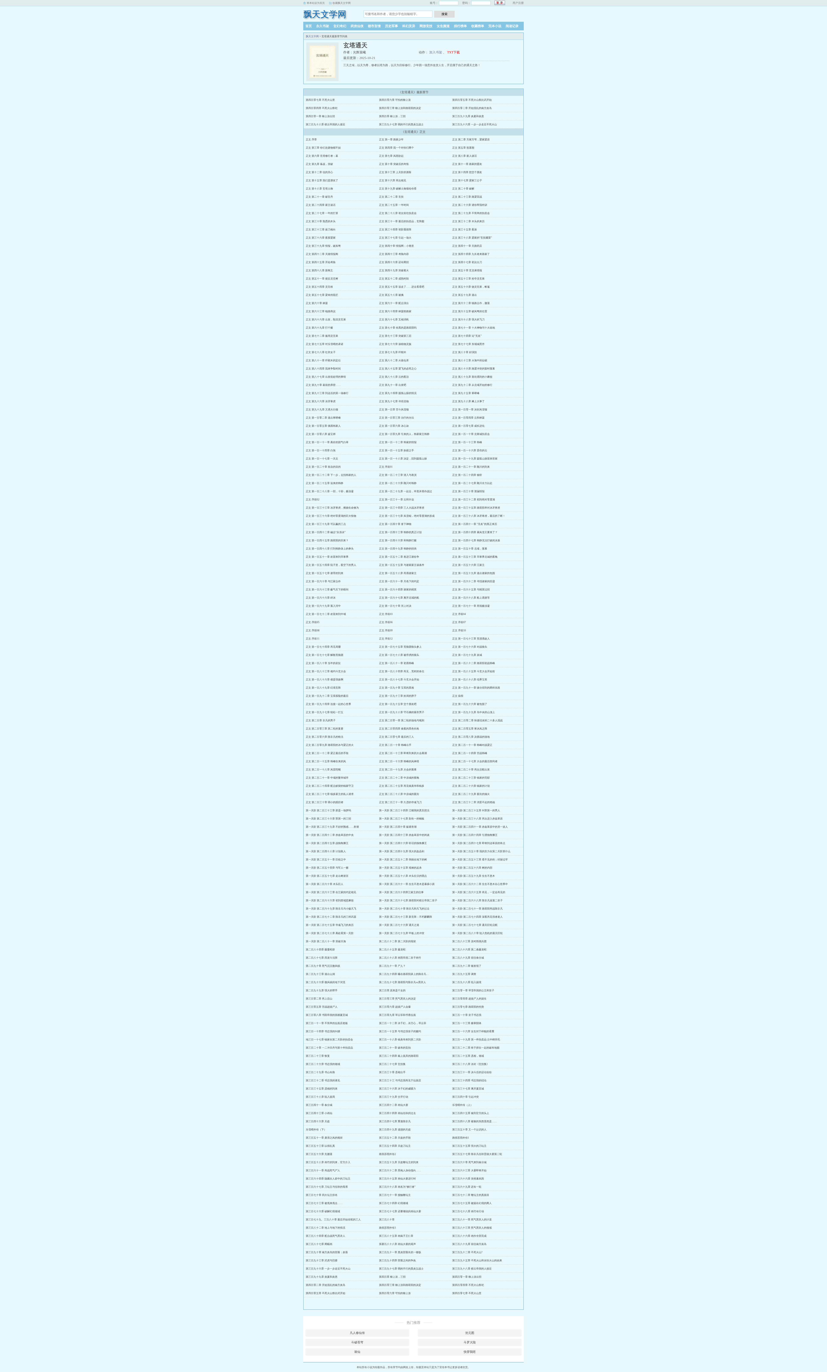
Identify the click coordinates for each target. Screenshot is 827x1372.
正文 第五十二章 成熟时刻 (394, 278)
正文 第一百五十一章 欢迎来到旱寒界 (327, 556)
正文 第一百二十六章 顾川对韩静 (398, 483)
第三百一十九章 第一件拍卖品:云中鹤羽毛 (476, 1039)
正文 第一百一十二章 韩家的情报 (398, 442)
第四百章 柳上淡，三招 (392, 116)
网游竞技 (426, 26)
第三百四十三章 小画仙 (319, 1113)
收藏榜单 (477, 26)
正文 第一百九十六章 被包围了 (469, 704)
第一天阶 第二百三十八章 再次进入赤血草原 (477, 818)
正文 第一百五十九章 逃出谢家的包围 (473, 573)
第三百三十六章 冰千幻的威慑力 (397, 1088)
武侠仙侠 (357, 26)
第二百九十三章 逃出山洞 (320, 974)
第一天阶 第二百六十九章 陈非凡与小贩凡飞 (331, 908)
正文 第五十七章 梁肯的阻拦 (322, 294)
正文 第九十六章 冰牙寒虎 (321, 401)
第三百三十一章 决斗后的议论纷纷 (472, 1072)
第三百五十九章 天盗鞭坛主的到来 (398, 1162)
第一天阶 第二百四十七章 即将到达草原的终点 (478, 843)
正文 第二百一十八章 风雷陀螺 (323, 769)
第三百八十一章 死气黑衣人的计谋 (472, 1219)
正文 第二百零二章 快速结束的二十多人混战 (477, 720)
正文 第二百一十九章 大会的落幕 (398, 769)
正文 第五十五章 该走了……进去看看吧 (401, 286)
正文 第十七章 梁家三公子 (467, 180)
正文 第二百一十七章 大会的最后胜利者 (474, 761)
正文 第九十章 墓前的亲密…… (323, 384)
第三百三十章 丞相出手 (392, 1072)
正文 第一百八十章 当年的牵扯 (323, 663)
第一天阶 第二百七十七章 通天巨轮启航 (474, 925)
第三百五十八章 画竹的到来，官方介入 (328, 1162)
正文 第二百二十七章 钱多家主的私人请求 (330, 794)
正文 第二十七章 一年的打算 (322, 213)
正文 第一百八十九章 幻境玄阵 (323, 687)
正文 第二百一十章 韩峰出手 (395, 745)
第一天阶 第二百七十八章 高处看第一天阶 (330, 933)
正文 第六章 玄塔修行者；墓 (322, 155)
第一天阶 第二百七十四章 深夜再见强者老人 (477, 916)
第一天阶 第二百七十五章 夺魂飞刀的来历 (330, 925)
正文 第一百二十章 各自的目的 (323, 466)
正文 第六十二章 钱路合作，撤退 (471, 303)
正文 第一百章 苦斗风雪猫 (394, 409)
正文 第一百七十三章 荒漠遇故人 (471, 638)
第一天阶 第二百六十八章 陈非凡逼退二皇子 (477, 900)
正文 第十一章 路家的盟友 (467, 164)
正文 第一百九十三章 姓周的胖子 (398, 695)
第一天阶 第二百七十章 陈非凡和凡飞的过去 (404, 908)
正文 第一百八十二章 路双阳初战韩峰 (473, 663)
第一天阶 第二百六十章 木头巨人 (324, 884)
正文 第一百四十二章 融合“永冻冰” (325, 532)
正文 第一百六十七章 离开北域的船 (399, 597)
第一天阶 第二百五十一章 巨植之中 (326, 859)
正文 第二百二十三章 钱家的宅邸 (471, 777)
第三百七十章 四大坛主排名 (321, 1195)
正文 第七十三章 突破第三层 (395, 335)
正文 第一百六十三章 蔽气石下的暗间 (327, 589)
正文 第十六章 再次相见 (392, 180)
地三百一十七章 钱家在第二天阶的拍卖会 (329, 1039)
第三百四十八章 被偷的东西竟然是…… (474, 1121)
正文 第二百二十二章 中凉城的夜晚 (399, 777)
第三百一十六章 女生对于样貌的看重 (473, 1031)
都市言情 (374, 26)
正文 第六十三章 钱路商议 (321, 311)
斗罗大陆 (470, 1342)
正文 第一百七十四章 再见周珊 (323, 646)
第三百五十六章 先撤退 (319, 1154)
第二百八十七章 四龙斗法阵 (321, 957)
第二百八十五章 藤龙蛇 (392, 949)
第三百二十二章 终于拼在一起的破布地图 (475, 1047)
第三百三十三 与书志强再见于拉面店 (400, 1080)
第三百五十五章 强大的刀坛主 (469, 1145)
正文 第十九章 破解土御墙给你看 (398, 188)
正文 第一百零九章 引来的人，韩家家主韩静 (404, 434)
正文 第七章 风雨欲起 (391, 155)
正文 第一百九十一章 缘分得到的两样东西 (476, 687)
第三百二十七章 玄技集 (392, 1064)
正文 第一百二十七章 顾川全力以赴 (472, 483)
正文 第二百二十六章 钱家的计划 (471, 785)
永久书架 (322, 26)
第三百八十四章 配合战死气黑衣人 (325, 1235)
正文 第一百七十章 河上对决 (395, 605)
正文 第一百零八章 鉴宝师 (321, 434)
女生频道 (443, 26)
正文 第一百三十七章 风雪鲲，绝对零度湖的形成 (407, 515)
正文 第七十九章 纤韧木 (392, 352)
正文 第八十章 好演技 (464, 352)
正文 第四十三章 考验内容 (394, 254)
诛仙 (357, 1351)
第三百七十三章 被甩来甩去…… (324, 1203)
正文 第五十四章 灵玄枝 (319, 286)
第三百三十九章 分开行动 (393, 1096)
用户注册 (518, 3)
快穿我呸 (470, 1351)
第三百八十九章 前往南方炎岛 (469, 1244)
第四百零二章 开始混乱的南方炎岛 (472, 108)
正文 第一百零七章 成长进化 (468, 425)
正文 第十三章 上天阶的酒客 (395, 172)
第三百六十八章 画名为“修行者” (397, 1186)
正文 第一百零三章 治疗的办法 (396, 417)
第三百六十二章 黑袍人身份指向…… (400, 1170)
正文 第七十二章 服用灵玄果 (322, 335)
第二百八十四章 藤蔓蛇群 (320, 949)
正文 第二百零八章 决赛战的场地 (471, 736)
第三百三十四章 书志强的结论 (469, 1080)
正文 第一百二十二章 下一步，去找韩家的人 (331, 474)
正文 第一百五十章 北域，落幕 (469, 548)
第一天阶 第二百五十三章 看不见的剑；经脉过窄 (480, 859)
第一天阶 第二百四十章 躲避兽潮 (398, 826)
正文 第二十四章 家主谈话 (321, 204)
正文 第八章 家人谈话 (464, 155)
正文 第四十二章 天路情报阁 (322, 254)
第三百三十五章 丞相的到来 (321, 1088)
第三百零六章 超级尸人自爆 (395, 1006)
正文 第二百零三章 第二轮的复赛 (324, 728)
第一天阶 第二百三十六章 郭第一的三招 (328, 818)
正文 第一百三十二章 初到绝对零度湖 (473, 499)
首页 (308, 26)
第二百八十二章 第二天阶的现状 (397, 941)
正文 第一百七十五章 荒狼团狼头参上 (400, 646)
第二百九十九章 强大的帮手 (321, 990)
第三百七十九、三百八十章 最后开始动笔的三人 (333, 1219)
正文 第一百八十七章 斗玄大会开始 (399, 679)
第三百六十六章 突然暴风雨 (468, 1178)
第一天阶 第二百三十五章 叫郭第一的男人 (476, 810)
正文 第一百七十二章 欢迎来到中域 (326, 614)
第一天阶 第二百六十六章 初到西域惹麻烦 (330, 900)
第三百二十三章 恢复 (318, 1055)
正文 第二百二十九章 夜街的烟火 (471, 794)
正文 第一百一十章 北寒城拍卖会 (471, 434)
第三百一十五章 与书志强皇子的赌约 (400, 1031)
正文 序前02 (312, 499)
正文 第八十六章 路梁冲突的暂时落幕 (473, 368)
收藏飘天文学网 (342, 3)
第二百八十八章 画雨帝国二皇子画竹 (400, 957)
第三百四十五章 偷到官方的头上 (470, 1113)
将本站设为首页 (316, 3)
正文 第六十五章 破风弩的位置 (469, 311)
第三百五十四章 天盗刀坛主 (395, 1145)
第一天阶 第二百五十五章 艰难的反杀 (400, 867)
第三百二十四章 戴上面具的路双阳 (398, 1055)
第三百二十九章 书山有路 (320, 1072)
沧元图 (469, 1333)
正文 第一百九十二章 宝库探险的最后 (327, 695)
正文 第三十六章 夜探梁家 (321, 237)
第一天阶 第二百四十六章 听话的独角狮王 (403, 843)
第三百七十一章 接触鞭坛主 (395, 1195)
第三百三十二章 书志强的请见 (323, 1080)
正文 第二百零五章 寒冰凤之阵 (469, 728)
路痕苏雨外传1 (460, 1137)
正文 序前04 (459, 614)
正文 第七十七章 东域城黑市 (468, 344)
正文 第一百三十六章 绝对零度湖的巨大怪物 (331, 515)
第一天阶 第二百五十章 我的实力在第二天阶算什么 (481, 851)
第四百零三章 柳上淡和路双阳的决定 (400, 108)
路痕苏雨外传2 (387, 1154)
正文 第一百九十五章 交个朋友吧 (398, 704)
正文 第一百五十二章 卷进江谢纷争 (399, 556)
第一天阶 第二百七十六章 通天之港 (399, 925)
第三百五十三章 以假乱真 (320, 1145)
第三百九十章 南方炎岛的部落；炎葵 (327, 1252)
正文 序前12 (386, 638)
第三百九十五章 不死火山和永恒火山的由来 (477, 1260)
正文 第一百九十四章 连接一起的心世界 (328, 704)
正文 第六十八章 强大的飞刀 (468, 319)
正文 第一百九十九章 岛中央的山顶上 (473, 712)
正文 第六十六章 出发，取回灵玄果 (326, 319)
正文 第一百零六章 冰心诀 (394, 425)
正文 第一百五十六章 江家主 (468, 564)
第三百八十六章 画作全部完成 (469, 1235)
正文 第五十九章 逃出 (464, 294)
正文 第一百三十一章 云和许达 (396, 499)
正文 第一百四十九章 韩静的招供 (398, 548)
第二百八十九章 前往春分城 (468, 957)
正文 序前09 (386, 630)
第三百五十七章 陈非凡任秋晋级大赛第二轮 (477, 1154)
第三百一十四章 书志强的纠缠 (323, 1031)
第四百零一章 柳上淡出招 (320, 116)
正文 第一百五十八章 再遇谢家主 (398, 573)
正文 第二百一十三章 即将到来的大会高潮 (403, 753)
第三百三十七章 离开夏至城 (468, 1088)
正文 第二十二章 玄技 (391, 196)
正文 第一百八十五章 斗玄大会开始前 (473, 671)
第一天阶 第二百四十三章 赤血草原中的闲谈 (404, 835)
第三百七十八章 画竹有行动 (468, 1211)
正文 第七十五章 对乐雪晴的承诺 (324, 344)
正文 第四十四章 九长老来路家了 (471, 254)
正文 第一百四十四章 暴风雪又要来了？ (474, 532)
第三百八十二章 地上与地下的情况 (325, 1227)
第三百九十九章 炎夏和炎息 (468, 116)
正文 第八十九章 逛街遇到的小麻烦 (472, 376)
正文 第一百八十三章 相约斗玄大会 (326, 671)
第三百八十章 (387, 1219)
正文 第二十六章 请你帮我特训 (469, 204)
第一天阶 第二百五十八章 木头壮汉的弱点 (403, 875)
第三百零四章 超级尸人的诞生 (469, 998)
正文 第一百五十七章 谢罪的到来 (324, 573)
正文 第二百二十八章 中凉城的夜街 (399, 794)
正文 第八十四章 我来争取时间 (323, 368)
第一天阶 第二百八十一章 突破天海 (326, 941)
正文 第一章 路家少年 (391, 139)
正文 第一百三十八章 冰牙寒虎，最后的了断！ (478, 515)
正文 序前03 (386, 614)
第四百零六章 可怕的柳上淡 (395, 99)
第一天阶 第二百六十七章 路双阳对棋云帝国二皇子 (408, 900)
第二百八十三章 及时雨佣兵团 (469, 941)
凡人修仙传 (357, 1333)
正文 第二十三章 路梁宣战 (467, 196)
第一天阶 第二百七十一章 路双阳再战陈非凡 (477, 908)
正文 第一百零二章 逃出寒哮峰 (323, 417)
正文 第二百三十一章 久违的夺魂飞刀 (400, 802)
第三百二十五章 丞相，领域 (468, 1055)
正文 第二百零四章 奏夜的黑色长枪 (399, 728)
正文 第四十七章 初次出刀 (467, 262)
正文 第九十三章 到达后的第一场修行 (327, 393)
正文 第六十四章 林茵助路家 (395, 311)
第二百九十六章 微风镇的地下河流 (325, 982)
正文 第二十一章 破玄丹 (319, 196)
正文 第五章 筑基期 (463, 147)
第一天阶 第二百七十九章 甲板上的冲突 (401, 933)
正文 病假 (457, 695)
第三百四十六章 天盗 (318, 1121)
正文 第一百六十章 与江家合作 (323, 581)
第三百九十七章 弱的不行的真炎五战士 (401, 124)
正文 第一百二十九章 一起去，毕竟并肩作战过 (405, 491)
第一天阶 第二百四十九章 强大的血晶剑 (401, 851)
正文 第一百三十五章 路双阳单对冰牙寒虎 (476, 507)
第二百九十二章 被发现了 (466, 965)
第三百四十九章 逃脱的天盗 (395, 1129)
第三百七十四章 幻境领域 (393, 1203)
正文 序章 (311, 139)
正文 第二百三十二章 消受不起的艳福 (473, 802)
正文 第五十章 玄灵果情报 (467, 270)
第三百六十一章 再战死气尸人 (323, 1170)
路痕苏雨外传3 (387, 1227)
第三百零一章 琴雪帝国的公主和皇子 (473, 990)
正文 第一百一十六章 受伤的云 (469, 450)
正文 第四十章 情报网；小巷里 (396, 245)
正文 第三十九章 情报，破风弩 (323, 245)
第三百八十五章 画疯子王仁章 (396, 1235)
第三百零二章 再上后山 (319, 998)
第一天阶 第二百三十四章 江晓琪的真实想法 (404, 810)
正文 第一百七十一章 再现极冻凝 (471, 605)
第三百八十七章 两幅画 (319, 1244)
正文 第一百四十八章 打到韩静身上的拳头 (330, 548)
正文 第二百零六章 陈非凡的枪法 (324, 736)
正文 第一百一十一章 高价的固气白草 (327, 442)
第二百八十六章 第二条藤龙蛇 (469, 949)
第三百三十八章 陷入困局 (320, 1096)
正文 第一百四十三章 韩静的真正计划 (400, 532)
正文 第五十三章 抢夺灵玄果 (468, 278)
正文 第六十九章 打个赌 (319, 327)
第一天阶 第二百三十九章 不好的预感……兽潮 (332, 826)
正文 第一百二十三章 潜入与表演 (398, 474)
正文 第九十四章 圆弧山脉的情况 (398, 393)
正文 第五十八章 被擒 (391, 294)
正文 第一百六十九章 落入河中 (323, 605)
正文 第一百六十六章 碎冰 (321, 597)
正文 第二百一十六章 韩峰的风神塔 (399, 761)
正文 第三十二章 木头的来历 (468, 221)
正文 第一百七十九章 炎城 (467, 655)
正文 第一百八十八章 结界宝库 (469, 679)
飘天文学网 (324, 14)
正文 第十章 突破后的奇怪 (394, 164)
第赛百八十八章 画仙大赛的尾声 (397, 1244)
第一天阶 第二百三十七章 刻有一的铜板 (401, 818)
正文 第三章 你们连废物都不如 (323, 147)
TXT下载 (453, 52)
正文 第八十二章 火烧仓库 (394, 360)
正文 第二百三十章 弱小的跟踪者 (324, 802)
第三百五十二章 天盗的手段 (395, 1137)
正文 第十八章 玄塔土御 (319, 188)
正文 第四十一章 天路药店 (467, 245)
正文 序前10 (459, 630)
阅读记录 (512, 26)
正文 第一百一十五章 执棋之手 (396, 450)
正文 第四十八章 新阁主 (319, 270)
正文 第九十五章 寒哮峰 (465, 393)
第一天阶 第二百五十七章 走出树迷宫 (327, 875)
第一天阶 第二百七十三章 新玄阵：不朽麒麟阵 (405, 916)
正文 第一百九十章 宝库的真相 (396, 687)
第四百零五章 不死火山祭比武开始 (472, 99)
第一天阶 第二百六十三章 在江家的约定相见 (331, 892)
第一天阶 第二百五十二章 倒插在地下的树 (403, 859)
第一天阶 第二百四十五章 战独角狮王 (327, 843)
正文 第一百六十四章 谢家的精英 (398, 589)
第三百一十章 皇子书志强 (466, 1015)
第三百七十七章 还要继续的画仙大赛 (400, 1211)
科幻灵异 (408, 26)
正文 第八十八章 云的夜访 (394, 376)
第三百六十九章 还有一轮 (466, 1186)
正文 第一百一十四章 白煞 (321, 450)
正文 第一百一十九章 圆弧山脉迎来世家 (474, 458)
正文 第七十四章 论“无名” (467, 335)
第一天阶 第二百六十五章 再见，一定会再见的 (478, 892)
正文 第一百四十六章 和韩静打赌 (398, 540)
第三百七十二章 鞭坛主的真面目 (470, 1195)
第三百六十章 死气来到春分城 (469, 1162)
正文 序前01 (386, 466)
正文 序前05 (312, 622)
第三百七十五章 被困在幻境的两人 (472, 1203)
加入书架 (435, 52)
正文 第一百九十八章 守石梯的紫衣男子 (401, 712)
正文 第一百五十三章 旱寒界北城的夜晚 (474, 556)
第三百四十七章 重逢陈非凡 (395, 1121)
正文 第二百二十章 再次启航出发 (471, 769)
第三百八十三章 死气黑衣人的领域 (472, 1227)
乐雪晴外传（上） (462, 1105)
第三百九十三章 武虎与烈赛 (321, 1260)
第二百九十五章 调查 (464, 974)
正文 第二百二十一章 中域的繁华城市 (327, 777)
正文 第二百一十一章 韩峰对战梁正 (472, 745)
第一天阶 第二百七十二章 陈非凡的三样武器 (331, 916)
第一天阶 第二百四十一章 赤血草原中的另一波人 (480, 826)
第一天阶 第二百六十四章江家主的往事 (401, 892)
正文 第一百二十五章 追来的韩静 (324, 483)
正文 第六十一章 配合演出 (394, 303)
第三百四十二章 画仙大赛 (393, 1105)
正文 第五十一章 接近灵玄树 (322, 278)
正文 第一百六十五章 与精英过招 (471, 589)
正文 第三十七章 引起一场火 (395, 237)
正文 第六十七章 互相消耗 (394, 319)
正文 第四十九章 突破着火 (394, 270)
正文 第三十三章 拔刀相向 (321, 229)
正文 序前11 (312, 638)
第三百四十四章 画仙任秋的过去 (397, 1113)
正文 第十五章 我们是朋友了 (322, 180)
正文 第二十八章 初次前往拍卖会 (398, 213)
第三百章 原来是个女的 (392, 990)
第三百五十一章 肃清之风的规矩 (324, 1137)
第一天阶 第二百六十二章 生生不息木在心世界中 (480, 884)
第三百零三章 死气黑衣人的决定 (397, 998)
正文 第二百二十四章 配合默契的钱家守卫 (330, 785)
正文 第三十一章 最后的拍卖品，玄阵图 (401, 221)
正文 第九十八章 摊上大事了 (468, 401)
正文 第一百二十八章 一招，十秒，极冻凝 (330, 491)
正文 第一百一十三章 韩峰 (467, 442)
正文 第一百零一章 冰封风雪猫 (469, 409)
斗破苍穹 (357, 1342)
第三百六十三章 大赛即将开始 (469, 1170)
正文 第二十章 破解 (463, 188)
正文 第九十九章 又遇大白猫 (322, 409)
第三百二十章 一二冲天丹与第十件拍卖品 (329, 1047)
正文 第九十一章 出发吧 (392, 384)
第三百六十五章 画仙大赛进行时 (397, 1178)
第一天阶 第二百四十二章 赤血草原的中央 (330, 835)
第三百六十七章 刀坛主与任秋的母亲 (327, 1186)
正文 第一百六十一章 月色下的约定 (399, 581)
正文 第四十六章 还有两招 (394, 262)
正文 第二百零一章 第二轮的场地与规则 (401, 720)
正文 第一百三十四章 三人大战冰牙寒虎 (401, 507)
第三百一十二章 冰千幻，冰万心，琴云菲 (402, 1023)
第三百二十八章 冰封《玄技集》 (470, 1064)
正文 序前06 (386, 622)
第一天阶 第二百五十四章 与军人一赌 (327, 867)
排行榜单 (460, 26)
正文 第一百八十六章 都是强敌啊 (324, 679)
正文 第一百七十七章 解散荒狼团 (324, 655)
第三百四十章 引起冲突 (465, 1096)
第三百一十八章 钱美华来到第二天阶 (400, 1039)
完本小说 (494, 26)
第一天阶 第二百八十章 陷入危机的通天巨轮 (477, 933)
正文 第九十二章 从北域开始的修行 (472, 384)
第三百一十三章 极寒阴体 (466, 1023)
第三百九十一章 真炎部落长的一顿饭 (400, 1252)
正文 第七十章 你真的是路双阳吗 (398, 327)
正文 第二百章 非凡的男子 (321, 720)
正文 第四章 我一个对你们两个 (396, 147)
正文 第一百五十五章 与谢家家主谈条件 (401, 564)
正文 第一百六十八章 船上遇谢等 (471, 597)
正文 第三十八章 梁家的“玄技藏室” (472, 237)
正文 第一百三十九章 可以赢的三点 (326, 524)
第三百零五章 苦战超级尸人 (321, 1006)
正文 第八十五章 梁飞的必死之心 (398, 368)
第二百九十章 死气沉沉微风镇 (323, 965)
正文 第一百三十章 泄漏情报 (468, 491)
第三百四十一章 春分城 (319, 1105)
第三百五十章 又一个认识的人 (469, 1129)
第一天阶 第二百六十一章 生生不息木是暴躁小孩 (407, 884)
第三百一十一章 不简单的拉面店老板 (327, 1023)
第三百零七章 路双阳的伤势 (468, 1006)
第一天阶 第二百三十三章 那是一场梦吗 (328, 810)
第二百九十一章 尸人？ (392, 965)
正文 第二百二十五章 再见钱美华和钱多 (401, 785)
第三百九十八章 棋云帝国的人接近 (325, 124)
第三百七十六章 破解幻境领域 (323, 1211)
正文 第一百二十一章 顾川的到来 (471, 466)
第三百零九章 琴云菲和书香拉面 (397, 1015)
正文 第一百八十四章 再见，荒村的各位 (401, 671)
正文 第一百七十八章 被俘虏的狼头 (399, 655)
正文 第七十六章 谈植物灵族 (395, 344)
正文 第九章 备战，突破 (319, 164)
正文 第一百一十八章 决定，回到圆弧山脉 (403, 458)
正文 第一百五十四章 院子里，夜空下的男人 (331, 564)
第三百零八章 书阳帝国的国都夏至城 (327, 1015)
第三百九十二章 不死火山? (467, 1252)
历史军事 (391, 26)
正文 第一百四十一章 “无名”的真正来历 (474, 524)
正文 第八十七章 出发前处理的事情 (326, 376)
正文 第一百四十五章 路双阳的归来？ (327, 540)
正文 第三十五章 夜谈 (464, 229)
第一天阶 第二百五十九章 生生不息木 (473, 875)
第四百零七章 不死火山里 (320, 99)
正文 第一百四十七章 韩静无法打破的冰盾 (476, 540)
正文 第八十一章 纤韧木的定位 (323, 360)
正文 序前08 (312, 630)
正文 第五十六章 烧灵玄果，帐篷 (471, 286)
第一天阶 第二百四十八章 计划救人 (326, 851)
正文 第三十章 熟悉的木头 (321, 221)
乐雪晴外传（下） (316, 1129)
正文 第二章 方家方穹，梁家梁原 (471, 139)
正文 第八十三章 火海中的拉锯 (469, 360)
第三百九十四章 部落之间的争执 (397, 1260)
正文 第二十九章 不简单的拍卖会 (471, 213)
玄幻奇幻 (339, 26)
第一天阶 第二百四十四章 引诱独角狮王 (474, 835)
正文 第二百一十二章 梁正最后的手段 (327, 753)
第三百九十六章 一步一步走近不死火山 (474, 124)
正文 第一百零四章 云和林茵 (468, 417)
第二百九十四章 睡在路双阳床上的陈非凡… (404, 974)
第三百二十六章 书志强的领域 (323, 1064)
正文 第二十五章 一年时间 (394, 204)
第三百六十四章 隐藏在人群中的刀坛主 (328, 1178)
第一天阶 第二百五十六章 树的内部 (472, 867)
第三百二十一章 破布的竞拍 (395, 1047)
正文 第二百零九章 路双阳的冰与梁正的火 (330, 745)
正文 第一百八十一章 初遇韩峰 (396, 663)
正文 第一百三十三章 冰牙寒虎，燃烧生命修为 (332, 507)
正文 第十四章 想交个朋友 (467, 172)
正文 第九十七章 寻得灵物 (394, 401)
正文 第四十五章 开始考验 (321, 262)
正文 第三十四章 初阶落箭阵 (395, 229)
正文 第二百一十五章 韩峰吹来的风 (326, 761)
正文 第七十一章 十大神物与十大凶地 (473, 327)
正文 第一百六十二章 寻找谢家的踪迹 (473, 581)
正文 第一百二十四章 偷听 (467, 474)
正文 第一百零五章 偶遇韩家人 (323, 425)
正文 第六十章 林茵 (317, 303)
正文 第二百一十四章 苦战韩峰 (469, 753)
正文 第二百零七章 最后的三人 (396, 736)
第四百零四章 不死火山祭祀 (321, 108)
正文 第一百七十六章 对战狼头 (469, 646)
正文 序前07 (459, 622)
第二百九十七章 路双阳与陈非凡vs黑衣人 (402, 982)
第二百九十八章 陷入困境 (466, 982)
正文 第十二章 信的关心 (319, 172)
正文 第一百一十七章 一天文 (322, 458)
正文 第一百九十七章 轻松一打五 (324, 712)
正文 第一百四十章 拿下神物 (395, 524)
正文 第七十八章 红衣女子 (321, 352)
